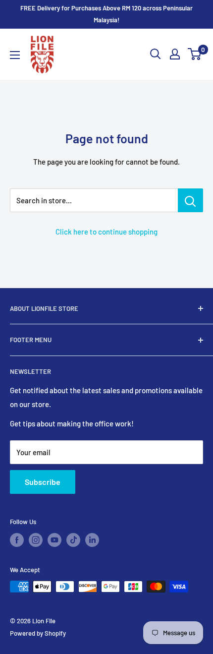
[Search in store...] (190, 200)
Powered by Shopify (38, 633)
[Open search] (155, 54)
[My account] (175, 54)
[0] (195, 54)
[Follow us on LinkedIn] (92, 540)
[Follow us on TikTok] (73, 540)
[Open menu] (15, 55)
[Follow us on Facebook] (17, 540)
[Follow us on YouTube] (54, 540)
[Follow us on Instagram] (36, 540)
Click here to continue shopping (106, 231)
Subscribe (42, 481)
